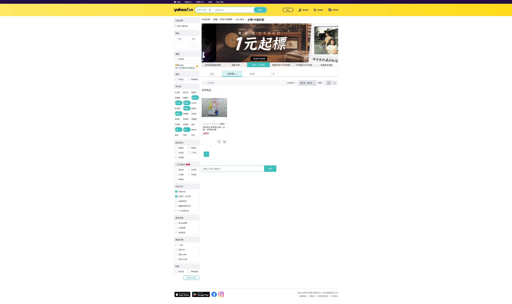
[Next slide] (225, 107)
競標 (252, 73)
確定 (193, 45)
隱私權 (312, 296)
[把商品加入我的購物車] (224, 141)
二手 (272, 73)
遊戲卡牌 (236, 64)
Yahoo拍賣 (183, 10)
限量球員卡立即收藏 (281, 64)
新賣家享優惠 (327, 64)
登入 (288, 10)
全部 (211, 73)
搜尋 (270, 168)
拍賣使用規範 (323, 296)
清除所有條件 (191, 277)
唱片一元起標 (259, 64)
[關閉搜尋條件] (209, 9)
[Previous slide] (203, 107)
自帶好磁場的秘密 (213, 64)
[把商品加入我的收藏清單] (219, 141)
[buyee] (186, 66)
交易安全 (334, 296)
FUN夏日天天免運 (304, 64)
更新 (336, 292)
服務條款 (302, 296)
